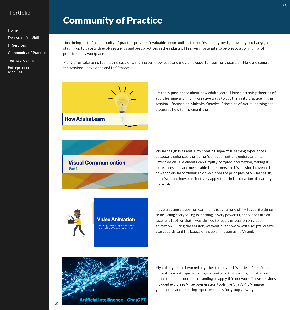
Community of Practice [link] (27, 53)
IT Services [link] (17, 45)
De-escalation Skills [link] (24, 38)
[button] (285, 5)
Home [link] (13, 30)
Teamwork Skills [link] (21, 60)
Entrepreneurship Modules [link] (22, 70)
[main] (170, 17)
